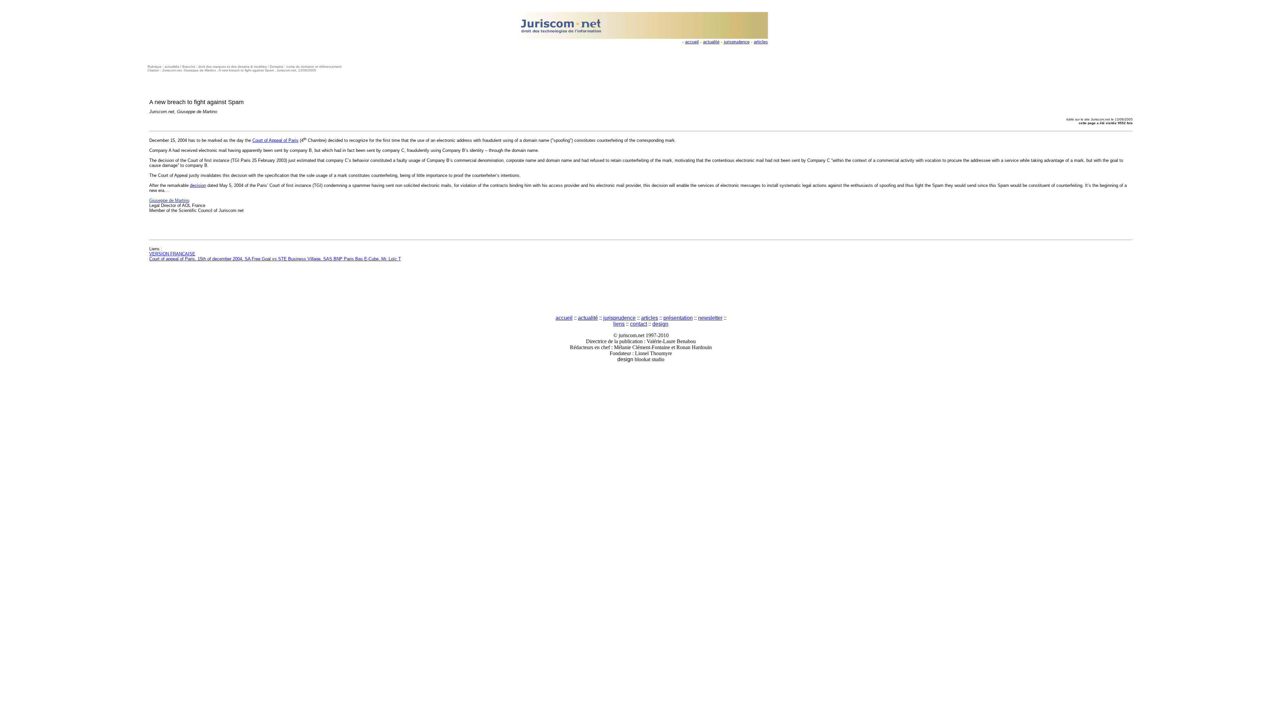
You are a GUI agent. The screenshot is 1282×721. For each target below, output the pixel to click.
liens (619, 324)
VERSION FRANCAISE (172, 253)
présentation (678, 318)
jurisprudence (737, 41)
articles (761, 41)
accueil (692, 41)
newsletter (710, 318)
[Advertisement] (641, 289)
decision (198, 185)
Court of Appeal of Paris (275, 140)
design (660, 324)
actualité (711, 41)
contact (638, 324)
